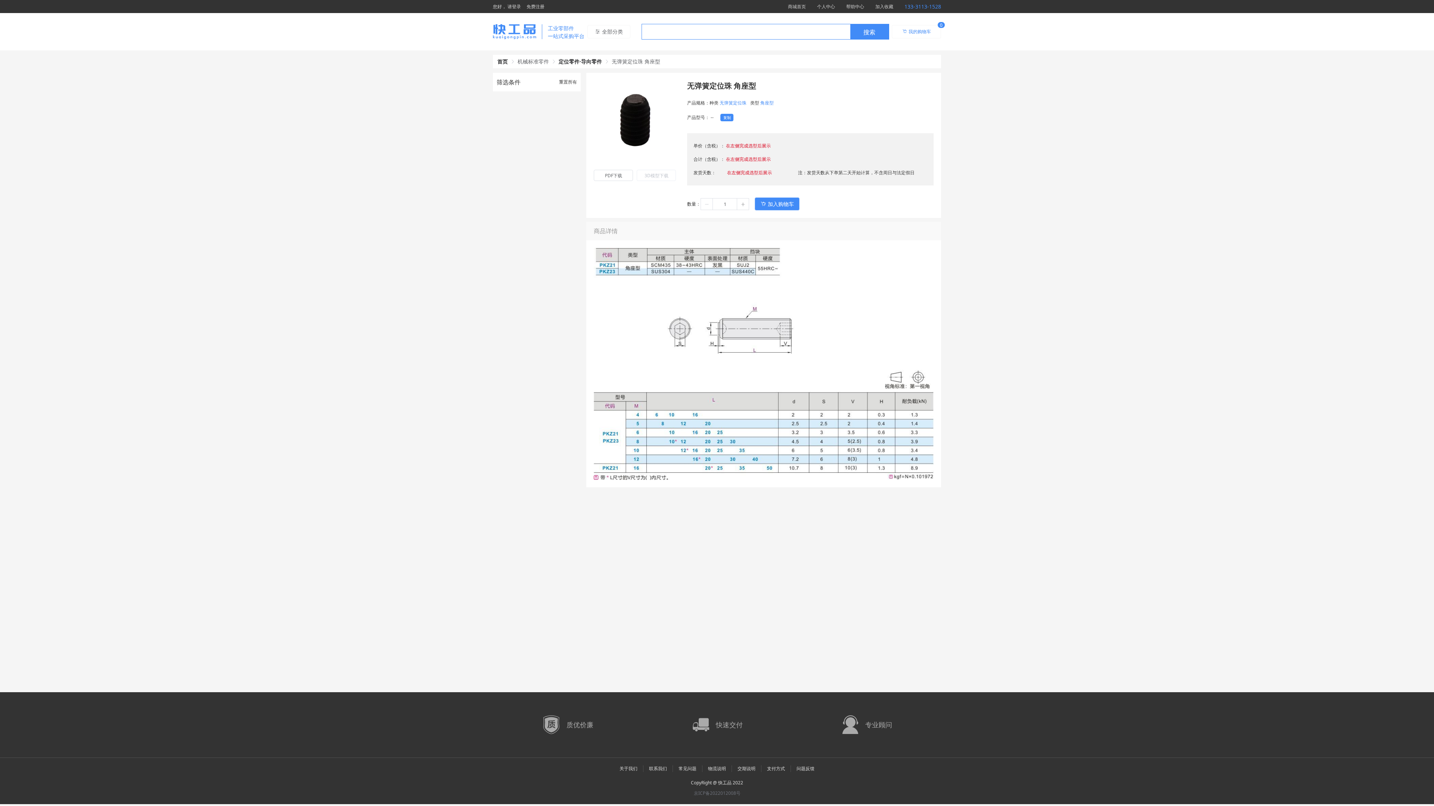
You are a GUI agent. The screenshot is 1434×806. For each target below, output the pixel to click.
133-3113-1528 (922, 6)
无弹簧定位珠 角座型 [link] (636, 61)
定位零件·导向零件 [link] (580, 61)
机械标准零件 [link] (533, 61)
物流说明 (717, 768)
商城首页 (797, 6)
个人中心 (826, 6)
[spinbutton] (725, 204)
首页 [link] (502, 61)
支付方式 (776, 768)
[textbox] (746, 32)
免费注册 (535, 6)
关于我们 (628, 768)
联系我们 (658, 768)
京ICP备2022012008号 (717, 793)
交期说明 (746, 768)
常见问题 (687, 768)
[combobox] (765, 32)
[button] (707, 204)
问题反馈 (805, 768)
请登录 (514, 6)
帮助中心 (855, 6)
